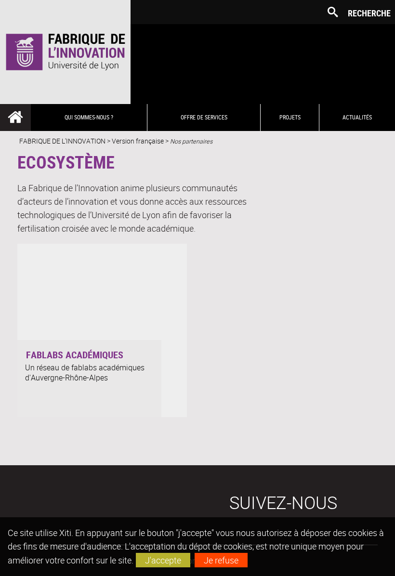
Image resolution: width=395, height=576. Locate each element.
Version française (138, 140)
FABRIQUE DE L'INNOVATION (62, 140)
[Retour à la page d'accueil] (65, 52)
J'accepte (163, 560)
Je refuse (221, 560)
